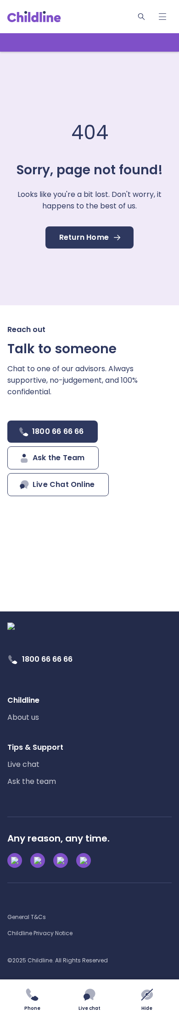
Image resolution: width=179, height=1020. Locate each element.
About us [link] (23, 717)
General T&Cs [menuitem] (26, 917)
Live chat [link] (23, 764)
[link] (34, 16)
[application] (89, 510)
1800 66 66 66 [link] (47, 659)
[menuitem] (23, 708)
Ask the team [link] (31, 781)
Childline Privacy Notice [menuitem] (40, 933)
